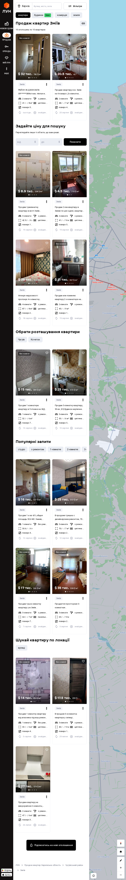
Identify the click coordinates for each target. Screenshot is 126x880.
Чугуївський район (74, 865)
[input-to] (51, 142)
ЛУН (18, 865)
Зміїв (22, 84)
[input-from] (27, 142)
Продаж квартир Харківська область (42, 865)
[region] (107, 440)
